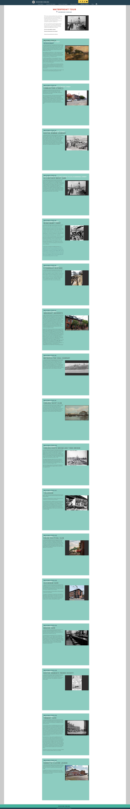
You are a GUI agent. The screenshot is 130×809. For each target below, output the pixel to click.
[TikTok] (84, 1)
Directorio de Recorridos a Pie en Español (50, 31)
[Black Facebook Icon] (80, 1)
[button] (77, 22)
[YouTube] (87, 1)
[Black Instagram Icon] (82, 1)
